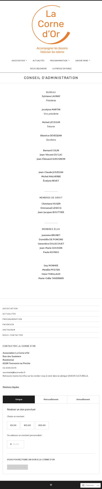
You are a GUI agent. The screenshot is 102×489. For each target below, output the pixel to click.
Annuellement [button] (83, 399)
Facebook (8, 324)
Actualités (38, 61)
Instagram (9, 330)
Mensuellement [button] (51, 399)
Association (10, 308)
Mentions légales (11, 387)
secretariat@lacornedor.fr (14, 372)
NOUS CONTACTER (13, 335)
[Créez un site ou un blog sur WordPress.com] (51, 485)
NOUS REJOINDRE (38, 69)
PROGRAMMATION (57, 61)
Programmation (12, 319)
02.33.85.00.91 (9, 368)
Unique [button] (18, 399)
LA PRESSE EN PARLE (62, 69)
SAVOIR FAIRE (80, 61)
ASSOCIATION (17, 61)
